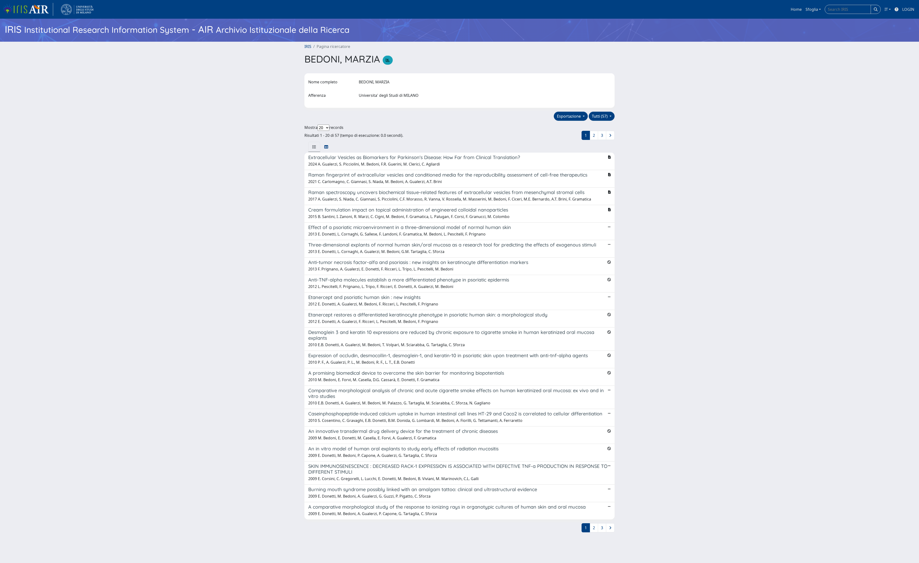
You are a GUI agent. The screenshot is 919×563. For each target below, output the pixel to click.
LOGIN (908, 9)
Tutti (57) (600, 116)
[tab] (314, 147)
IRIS (307, 46)
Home (796, 9)
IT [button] (886, 9)
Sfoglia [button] (812, 9)
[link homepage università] (77, 9)
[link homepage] (28, 9)
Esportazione (569, 116)
